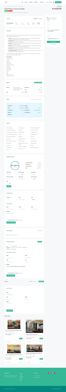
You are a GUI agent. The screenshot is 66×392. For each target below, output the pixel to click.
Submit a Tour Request (11, 222)
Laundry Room (22, 132)
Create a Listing (58, 2)
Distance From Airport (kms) (12, 134)
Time (32, 197)
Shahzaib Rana (8, 341)
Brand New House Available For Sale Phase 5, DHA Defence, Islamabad (38, 353)
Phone (26, 255)
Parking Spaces (34, 132)
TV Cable (33, 138)
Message (8, 211)
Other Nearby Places (35, 130)
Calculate (8, 186)
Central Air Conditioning (11, 130)
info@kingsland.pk (37, 377)
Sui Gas (33, 136)
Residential (42, 2)
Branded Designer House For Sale (31, 334)
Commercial (36, 2)
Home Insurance (34, 176)
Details (21, 338)
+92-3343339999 (49, 2)
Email (7, 292)
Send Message (53, 41)
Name (7, 255)
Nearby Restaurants (23, 146)
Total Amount (8, 172)
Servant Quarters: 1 (35, 134)
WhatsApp (25, 247)
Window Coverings (35, 147)
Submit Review (9, 310)
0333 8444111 (20, 247)
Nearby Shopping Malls (35, 127)
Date (19, 197)
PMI (7, 181)
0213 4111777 (14, 247)
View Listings (40, 241)
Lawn (20, 134)
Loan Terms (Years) (9, 176)
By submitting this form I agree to (53, 39)
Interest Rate (33, 172)
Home (22, 2)
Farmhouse (31, 2)
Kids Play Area (22, 127)
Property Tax (21, 176)
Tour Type (8, 197)
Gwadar (21, 378)
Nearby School (22, 148)
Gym (8, 149)
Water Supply (34, 143)
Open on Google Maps (38, 82)
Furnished (9, 143)
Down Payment (21, 172)
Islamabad (21, 376)
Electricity (9, 138)
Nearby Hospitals (22, 138)
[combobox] (11, 200)
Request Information (10, 275)
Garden (9, 145)
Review (7, 301)
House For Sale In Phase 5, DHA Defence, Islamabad (14, 330)
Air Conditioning (10, 127)
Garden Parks (10, 147)
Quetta (21, 380)
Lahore (21, 373)
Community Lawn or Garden (12, 132)
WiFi (32, 145)
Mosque (21, 136)
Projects (26, 2)
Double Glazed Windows (11, 136)
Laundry (21, 130)
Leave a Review (41, 281)
